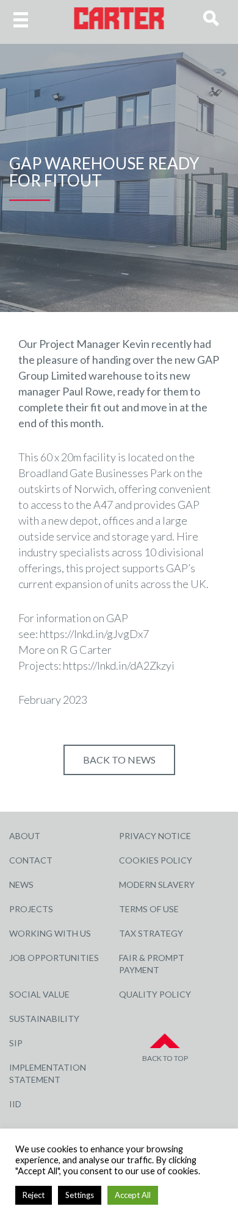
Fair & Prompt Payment (151, 963)
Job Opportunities (54, 957)
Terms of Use (149, 909)
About (24, 836)
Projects (31, 909)
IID (15, 1104)
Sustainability (44, 1018)
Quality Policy (155, 994)
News (21, 884)
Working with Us (50, 933)
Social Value (39, 994)
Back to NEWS (119, 759)
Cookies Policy (155, 860)
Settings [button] (79, 1195)
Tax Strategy (151, 933)
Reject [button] (34, 1195)
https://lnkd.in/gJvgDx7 (94, 633)
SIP (16, 1043)
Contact (30, 860)
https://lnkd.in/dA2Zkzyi (119, 665)
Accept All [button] (133, 1195)
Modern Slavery (157, 884)
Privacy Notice (155, 836)
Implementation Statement (47, 1073)
